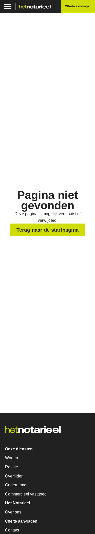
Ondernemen (17, 485)
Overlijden (14, 476)
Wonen (11, 458)
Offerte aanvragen (21, 521)
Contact (12, 530)
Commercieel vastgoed (26, 494)
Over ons (13, 512)
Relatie (11, 467)
